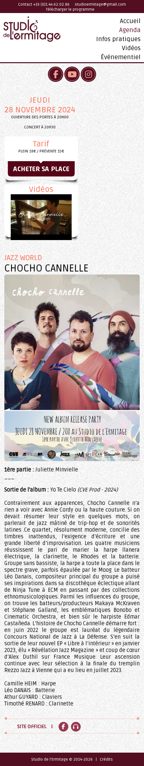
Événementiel (121, 57)
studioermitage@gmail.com (100, 4)
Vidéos (131, 48)
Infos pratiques (118, 39)
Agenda (130, 30)
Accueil (130, 21)
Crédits (106, 759)
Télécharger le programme (70, 9)
